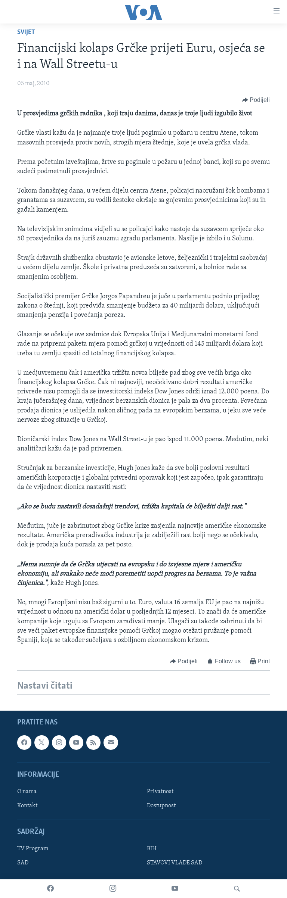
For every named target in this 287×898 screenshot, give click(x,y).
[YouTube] (174, 888)
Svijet (26, 32)
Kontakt (27, 806)
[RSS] (93, 742)
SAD (22, 863)
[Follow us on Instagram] (59, 742)
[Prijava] (111, 742)
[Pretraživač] (237, 888)
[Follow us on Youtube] (76, 742)
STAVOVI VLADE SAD (174, 863)
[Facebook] (50, 888)
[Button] (256, 100)
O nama (27, 792)
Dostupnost (161, 806)
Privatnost (160, 792)
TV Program (32, 849)
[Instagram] (112, 888)
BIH (152, 849)
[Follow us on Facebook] (24, 742)
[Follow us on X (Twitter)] (41, 742)
